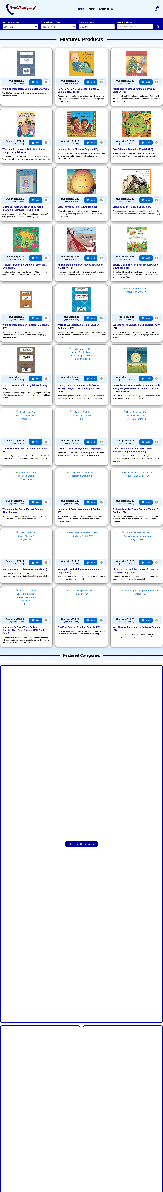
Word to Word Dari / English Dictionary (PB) (26, 89)
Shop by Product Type (50, 22)
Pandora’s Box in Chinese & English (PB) (24, 569)
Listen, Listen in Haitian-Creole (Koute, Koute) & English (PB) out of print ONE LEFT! (79, 388)
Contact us (106, 9)
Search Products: (124, 22)
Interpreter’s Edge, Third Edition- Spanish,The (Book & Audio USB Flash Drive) (23, 630)
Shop (92, 9)
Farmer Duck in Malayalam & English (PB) (80, 448)
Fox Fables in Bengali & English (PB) (133, 149)
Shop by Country (86, 22)
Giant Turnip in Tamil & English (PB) (77, 207)
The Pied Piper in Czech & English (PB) (79, 627)
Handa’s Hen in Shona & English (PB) (78, 149)
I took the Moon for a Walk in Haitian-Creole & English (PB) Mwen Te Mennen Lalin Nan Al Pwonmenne (136, 388)
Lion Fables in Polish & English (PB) (132, 207)
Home (81, 9)
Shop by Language (11, 22)
